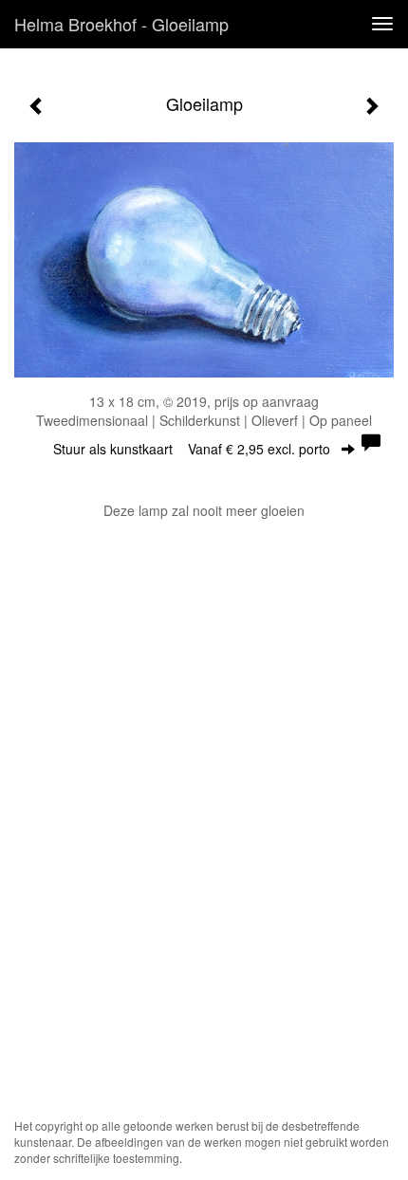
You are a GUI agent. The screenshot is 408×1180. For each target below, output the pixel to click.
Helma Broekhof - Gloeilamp (121, 23)
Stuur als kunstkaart (191, 448)
